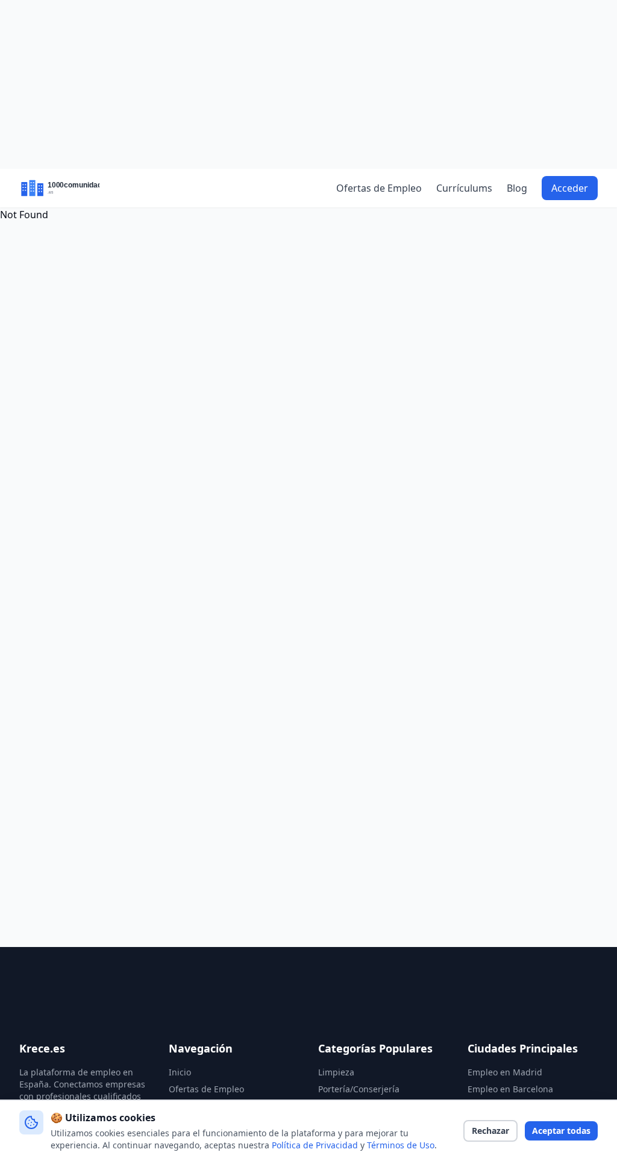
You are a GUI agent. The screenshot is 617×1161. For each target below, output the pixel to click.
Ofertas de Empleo (379, 188)
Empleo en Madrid (505, 1072)
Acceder (569, 188)
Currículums (464, 188)
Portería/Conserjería (358, 1089)
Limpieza (336, 1072)
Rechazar (490, 1130)
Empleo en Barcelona (510, 1089)
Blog (517, 188)
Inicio (180, 1072)
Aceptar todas (561, 1130)
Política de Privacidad (315, 1145)
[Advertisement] (308, 84)
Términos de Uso (400, 1145)
